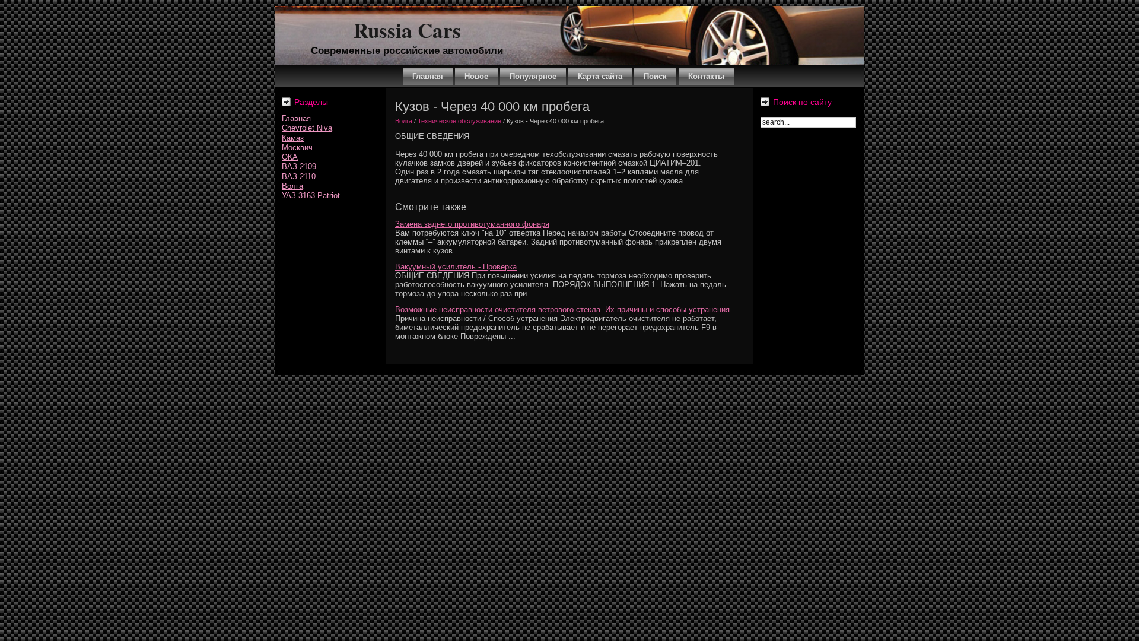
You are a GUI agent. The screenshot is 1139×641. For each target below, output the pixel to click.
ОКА (290, 157)
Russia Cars (407, 30)
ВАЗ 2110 (299, 176)
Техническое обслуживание (459, 121)
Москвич (297, 147)
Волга (292, 186)
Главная (296, 118)
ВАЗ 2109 (299, 166)
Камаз (293, 138)
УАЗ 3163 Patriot (311, 195)
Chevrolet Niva (307, 127)
